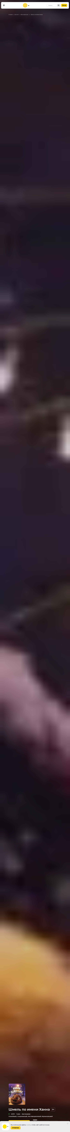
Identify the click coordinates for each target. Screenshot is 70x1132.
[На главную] (26, 5)
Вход (64, 5)
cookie (28, 1125)
